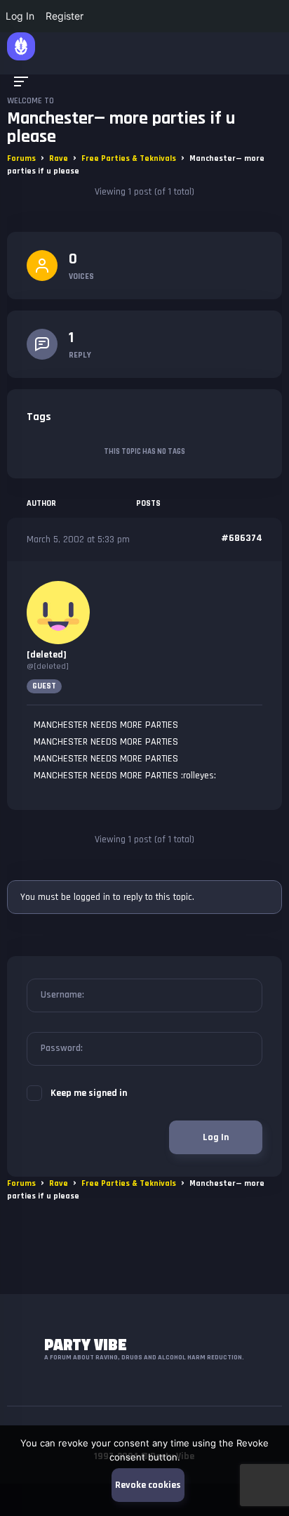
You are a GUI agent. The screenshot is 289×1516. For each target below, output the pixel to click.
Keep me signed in (89, 1093)
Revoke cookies (148, 1485)
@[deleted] (48, 666)
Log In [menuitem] (20, 16)
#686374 (241, 538)
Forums (21, 158)
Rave (58, 158)
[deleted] (47, 654)
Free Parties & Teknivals (128, 158)
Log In (216, 1137)
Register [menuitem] (64, 16)
